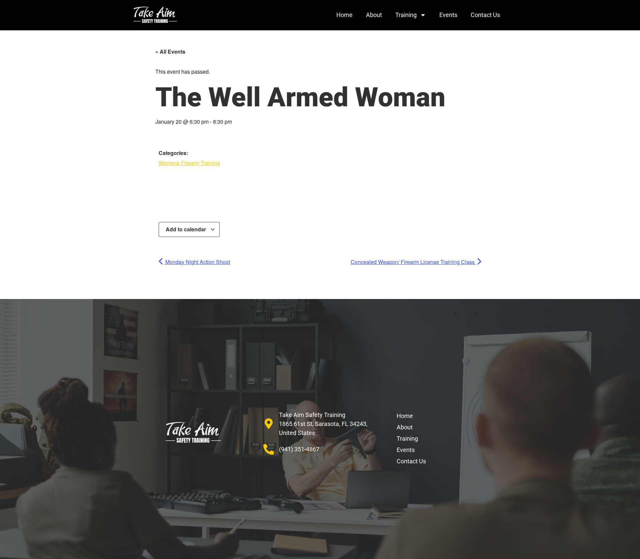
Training (406, 14)
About (374, 14)
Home (344, 14)
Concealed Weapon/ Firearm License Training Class (413, 262)
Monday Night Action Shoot (197, 262)
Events (448, 14)
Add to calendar (186, 229)
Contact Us (485, 14)
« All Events (170, 51)
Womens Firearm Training (189, 163)
